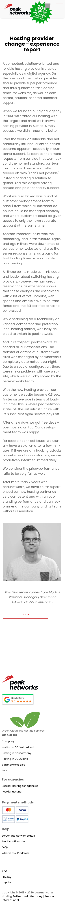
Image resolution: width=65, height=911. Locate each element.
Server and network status (18, 836)
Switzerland (20, 896)
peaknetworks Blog (13, 765)
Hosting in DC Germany (16, 753)
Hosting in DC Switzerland (18, 747)
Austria (49, 896)
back (25, 614)
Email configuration (14, 841)
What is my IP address (15, 853)
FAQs (5, 847)
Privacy (6, 877)
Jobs (5, 770)
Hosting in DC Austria (15, 759)
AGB (4, 871)
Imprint (6, 882)
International (10, 900)
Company (8, 741)
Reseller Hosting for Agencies (20, 786)
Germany (36, 896)
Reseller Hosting (11, 791)
